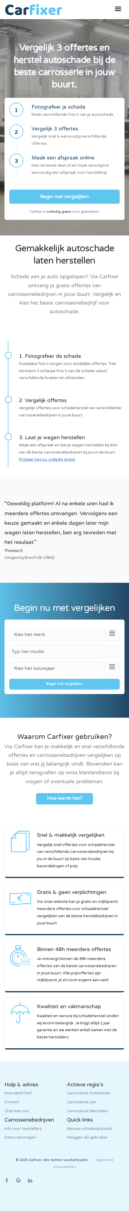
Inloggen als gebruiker (87, 1137)
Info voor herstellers (23, 1128)
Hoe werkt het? (18, 1093)
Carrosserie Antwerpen (88, 1093)
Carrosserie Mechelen (87, 1111)
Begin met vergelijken (64, 197)
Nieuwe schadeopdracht (89, 1128)
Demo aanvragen (20, 1137)
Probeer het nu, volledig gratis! (47, 459)
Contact (11, 1102)
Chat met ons (16, 1111)
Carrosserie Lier (81, 1102)
